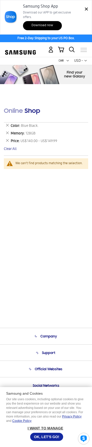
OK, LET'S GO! (46, 437)
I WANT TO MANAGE (45, 428)
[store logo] (20, 48)
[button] (67, 61)
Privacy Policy (72, 416)
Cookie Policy (21, 421)
